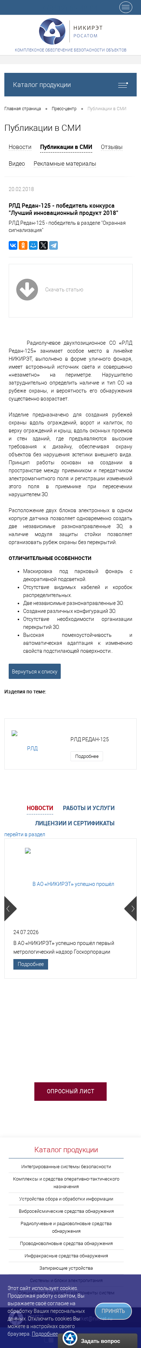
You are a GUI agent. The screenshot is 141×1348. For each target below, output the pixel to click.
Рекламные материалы (65, 163)
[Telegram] (53, 245)
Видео (17, 163)
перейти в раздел (24, 834)
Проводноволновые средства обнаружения (66, 1243)
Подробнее (87, 756)
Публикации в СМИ (66, 147)
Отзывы (112, 147)
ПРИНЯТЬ (113, 1311)
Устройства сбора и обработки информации (66, 1199)
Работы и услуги (89, 808)
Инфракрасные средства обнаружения (66, 1255)
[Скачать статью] (49, 306)
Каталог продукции (42, 84)
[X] (43, 245)
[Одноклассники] (23, 245)
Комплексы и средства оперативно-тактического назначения (66, 1182)
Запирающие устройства (66, 1268)
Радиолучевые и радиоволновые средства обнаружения (66, 1227)
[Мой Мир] (33, 245)
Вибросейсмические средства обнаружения (66, 1211)
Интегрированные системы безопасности (66, 1166)
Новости (20, 147)
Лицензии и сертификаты (75, 823)
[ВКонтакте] (13, 245)
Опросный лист (70, 1091)
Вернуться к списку (34, 672)
